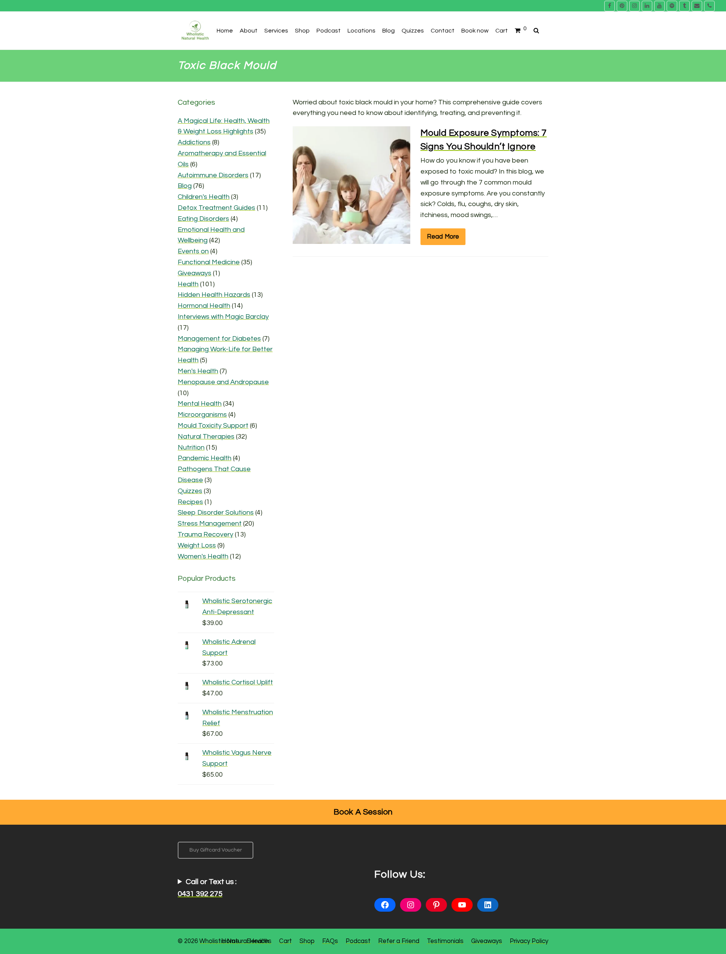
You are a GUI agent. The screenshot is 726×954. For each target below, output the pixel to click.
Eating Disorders (203, 218)
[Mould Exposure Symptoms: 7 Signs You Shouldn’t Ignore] (351, 238)
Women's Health (203, 556)
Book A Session (363, 812)
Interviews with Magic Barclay (223, 316)
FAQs (330, 941)
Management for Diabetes (219, 338)
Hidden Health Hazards (214, 294)
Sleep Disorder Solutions (216, 512)
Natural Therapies (206, 436)
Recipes (190, 502)
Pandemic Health (204, 458)
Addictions (194, 142)
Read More (443, 236)
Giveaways (194, 273)
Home (230, 941)
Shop (307, 941)
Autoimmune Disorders (213, 175)
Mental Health (200, 403)
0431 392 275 (200, 894)
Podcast (358, 941)
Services (259, 941)
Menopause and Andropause (223, 382)
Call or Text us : (207, 888)
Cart (285, 941)
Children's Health (204, 196)
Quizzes (190, 491)
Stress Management (210, 523)
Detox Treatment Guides (216, 207)
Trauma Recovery (205, 534)
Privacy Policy (529, 941)
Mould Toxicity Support (213, 425)
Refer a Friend (398, 941)
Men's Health (198, 371)
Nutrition (191, 447)
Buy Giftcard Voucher (215, 850)
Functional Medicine (209, 262)
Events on (193, 251)
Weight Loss (197, 545)
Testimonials (445, 941)
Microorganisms (202, 414)
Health (188, 284)
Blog (185, 185)
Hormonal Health (204, 305)
